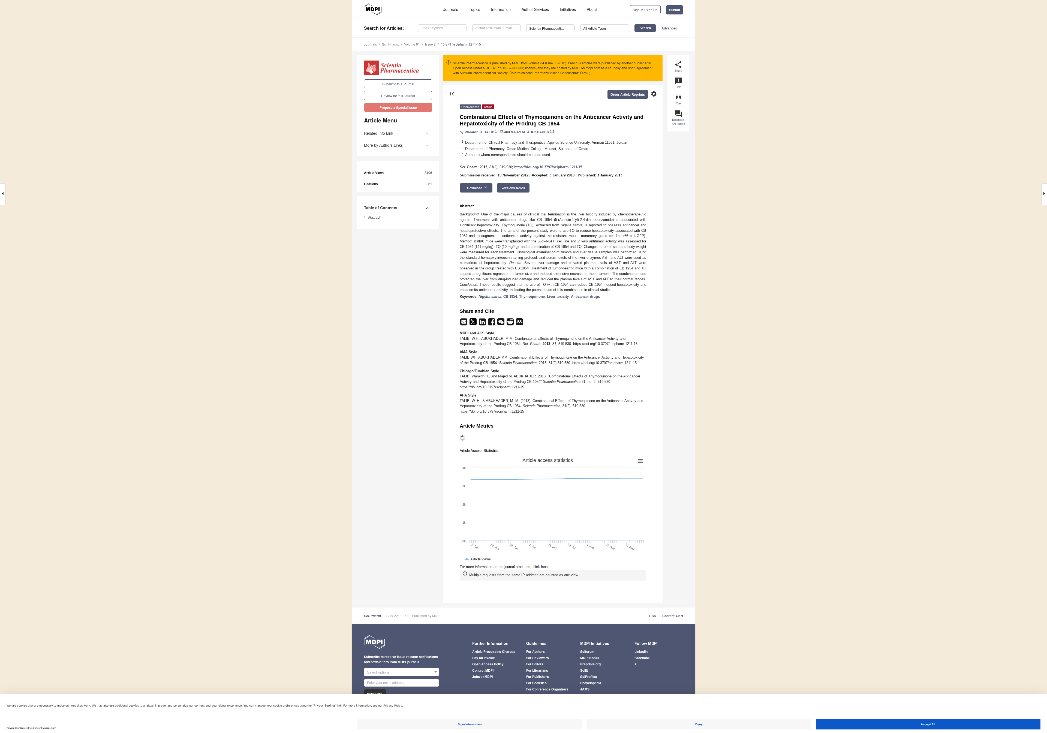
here (544, 567)
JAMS (584, 689)
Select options (378, 672)
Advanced (669, 28)
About (592, 9)
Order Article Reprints (627, 94)
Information (501, 9)
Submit (674, 9)
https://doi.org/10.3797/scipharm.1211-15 (548, 167)
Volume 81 (412, 44)
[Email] (464, 324)
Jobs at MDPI (482, 676)
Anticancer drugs (585, 297)
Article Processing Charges (493, 651)
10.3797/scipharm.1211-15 (461, 44)
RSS (652, 615)
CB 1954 (510, 297)
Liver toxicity (558, 297)
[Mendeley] (519, 324)
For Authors (535, 651)
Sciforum (587, 651)
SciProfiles (588, 676)
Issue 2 (430, 44)
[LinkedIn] (483, 324)
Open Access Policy (488, 664)
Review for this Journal (398, 95)
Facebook (642, 657)
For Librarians (537, 670)
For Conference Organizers (547, 689)
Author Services (535, 9)
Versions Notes (513, 187)
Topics (474, 9)
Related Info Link (378, 133)
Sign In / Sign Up (645, 9)
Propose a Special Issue (398, 107)
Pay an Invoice (483, 657)
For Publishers (537, 676)
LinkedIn (641, 651)
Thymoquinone (532, 297)
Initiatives (568, 9)
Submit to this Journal (398, 84)
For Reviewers (537, 657)
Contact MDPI (483, 670)
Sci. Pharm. (390, 44)
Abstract (374, 217)
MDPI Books (589, 657)
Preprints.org (590, 664)
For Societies (536, 682)
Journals (450, 9)
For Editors (534, 664)
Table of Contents (380, 207)
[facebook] (492, 324)
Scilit (584, 670)
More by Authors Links (383, 145)
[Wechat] (501, 324)
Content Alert (672, 615)
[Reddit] (511, 324)
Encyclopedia (590, 682)
